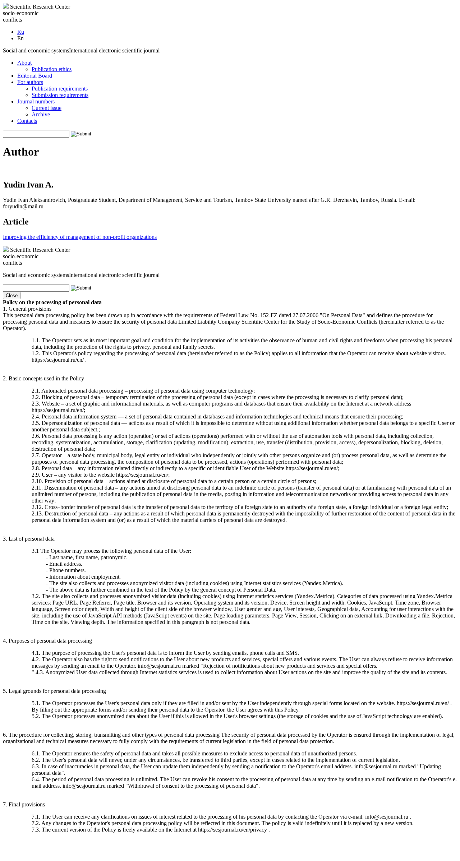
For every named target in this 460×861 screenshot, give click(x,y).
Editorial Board (34, 76)
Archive (41, 114)
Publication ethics (52, 69)
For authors (30, 82)
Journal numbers (36, 101)
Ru (20, 32)
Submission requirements (60, 95)
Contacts (27, 121)
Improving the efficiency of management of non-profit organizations (80, 237)
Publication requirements (60, 88)
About (24, 63)
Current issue (46, 108)
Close (12, 295)
